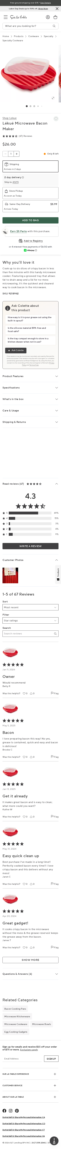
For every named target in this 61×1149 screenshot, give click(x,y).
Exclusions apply (29, 1049)
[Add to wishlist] (55, 118)
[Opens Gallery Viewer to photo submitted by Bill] (10, 575)
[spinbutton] (11, 154)
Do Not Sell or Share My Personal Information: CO (24, 1123)
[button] (27, 106)
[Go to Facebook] (4, 1111)
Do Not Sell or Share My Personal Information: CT (24, 1130)
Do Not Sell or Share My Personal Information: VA (24, 1136)
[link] (55, 17)
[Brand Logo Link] (25, 17)
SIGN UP (51, 1058)
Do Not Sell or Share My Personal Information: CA (24, 1117)
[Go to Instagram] (11, 1111)
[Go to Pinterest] (17, 1111)
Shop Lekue (10, 118)
